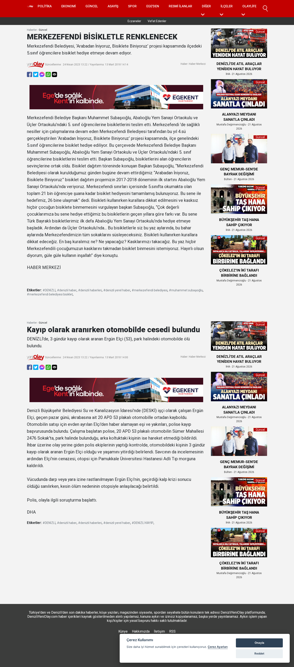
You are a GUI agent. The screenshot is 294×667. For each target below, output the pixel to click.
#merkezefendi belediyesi (149, 290)
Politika (45, 6)
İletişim (159, 631)
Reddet (259, 653)
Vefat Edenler (157, 21)
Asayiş (113, 6)
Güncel (91, 6)
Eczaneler (134, 21)
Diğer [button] (206, 6)
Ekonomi (68, 6)
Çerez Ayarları (218, 646)
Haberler (32, 29)
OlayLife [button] (249, 6)
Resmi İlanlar (180, 6)
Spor (132, 6)
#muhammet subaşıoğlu (186, 290)
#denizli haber (67, 290)
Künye (123, 631)
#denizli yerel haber (116, 290)
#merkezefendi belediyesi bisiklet (50, 294)
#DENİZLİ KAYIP (142, 523)
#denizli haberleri (90, 290)
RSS (172, 631)
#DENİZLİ (49, 290)
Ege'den (152, 6)
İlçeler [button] (227, 6)
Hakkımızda (141, 631)
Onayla (259, 642)
